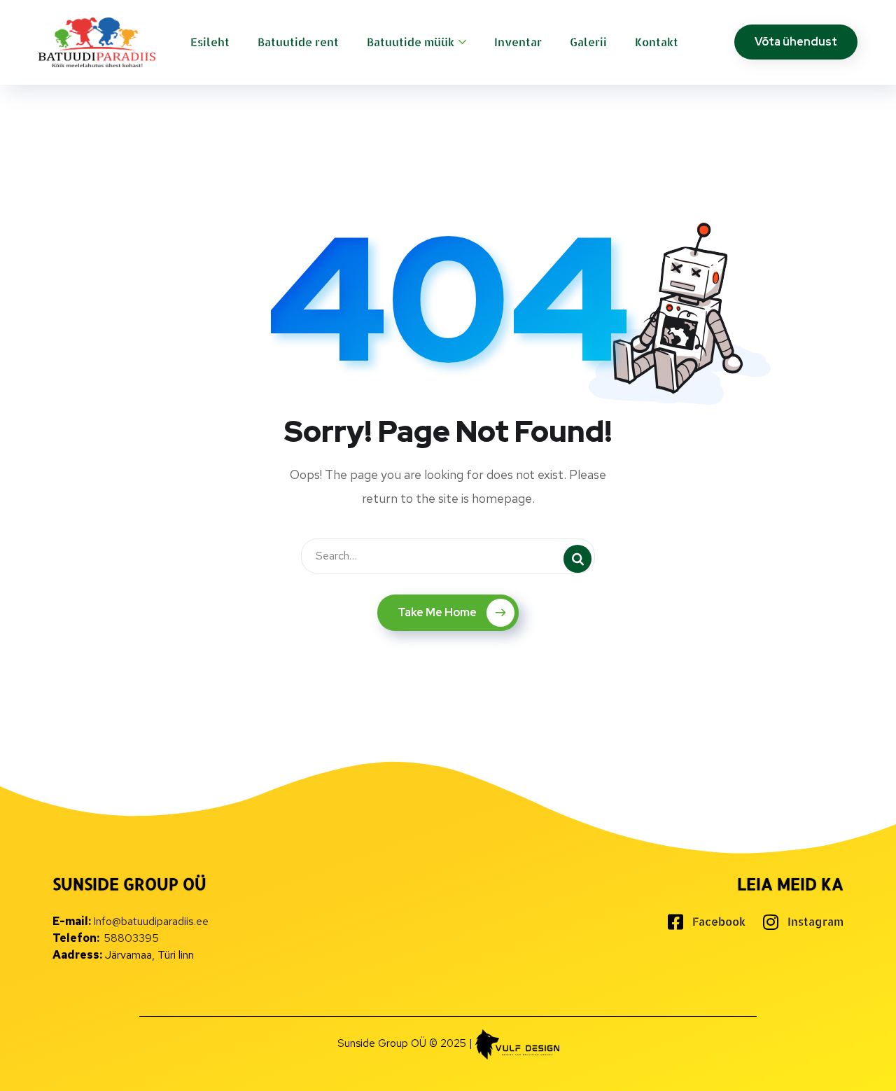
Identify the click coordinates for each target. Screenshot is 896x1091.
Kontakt (656, 41)
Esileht (210, 41)
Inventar (518, 41)
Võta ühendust (796, 41)
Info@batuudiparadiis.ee (151, 921)
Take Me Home (437, 612)
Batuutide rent (298, 41)
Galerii (588, 41)
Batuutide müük (410, 41)
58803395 (131, 938)
